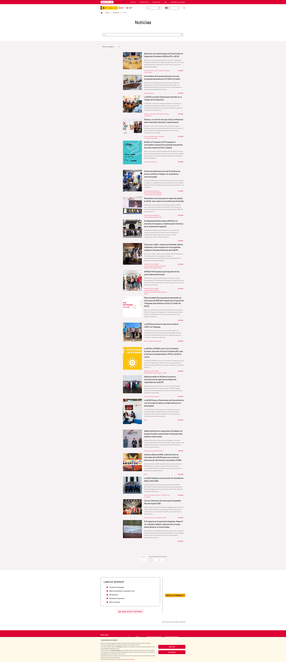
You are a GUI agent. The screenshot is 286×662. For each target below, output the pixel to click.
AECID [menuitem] (137, 636)
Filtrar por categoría (108, 46)
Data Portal (133, 2)
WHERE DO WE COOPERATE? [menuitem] (154, 636)
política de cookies (129, 659)
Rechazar (171, 652)
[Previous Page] (140, 560)
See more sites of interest (130, 611)
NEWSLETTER (105, 2)
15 (154, 560)
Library (165, 2)
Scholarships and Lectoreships (178, 2)
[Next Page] (162, 560)
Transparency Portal (144, 2)
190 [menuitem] (159, 560)
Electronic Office (156, 2)
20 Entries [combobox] (142, 556)
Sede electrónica (174, 595)
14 (151, 560)
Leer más (180, 70)
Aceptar (172, 647)
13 (148, 560)
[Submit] (159, 8)
